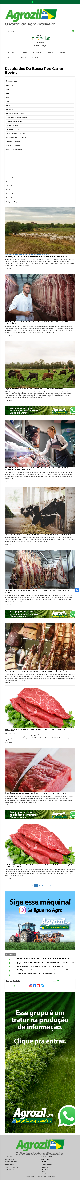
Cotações (23, 52)
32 (50, 885)
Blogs (49, 52)
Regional (11, 57)
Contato (48, 5)
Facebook (44, 1169)
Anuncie (57, 5)
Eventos (62, 52)
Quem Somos (45, 1159)
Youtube (44, 1173)
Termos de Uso (9, 1169)
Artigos (23, 57)
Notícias (11, 52)
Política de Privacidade (12, 1167)
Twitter (43, 1171)
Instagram (44, 1167)
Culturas (36, 52)
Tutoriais (35, 57)
